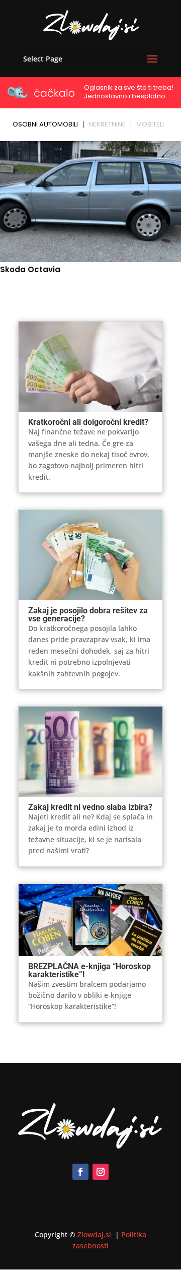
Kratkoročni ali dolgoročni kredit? (88, 422)
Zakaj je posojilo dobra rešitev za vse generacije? (88, 614)
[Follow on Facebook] (80, 1172)
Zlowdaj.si (95, 1234)
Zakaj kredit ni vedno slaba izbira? (90, 807)
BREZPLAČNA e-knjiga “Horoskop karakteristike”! (89, 970)
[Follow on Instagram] (101, 1172)
